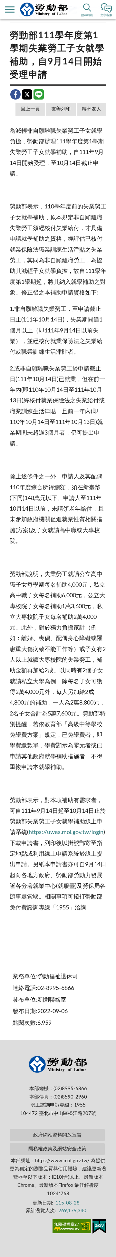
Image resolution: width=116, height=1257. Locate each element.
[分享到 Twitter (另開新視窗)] (27, 94)
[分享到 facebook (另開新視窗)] (15, 94)
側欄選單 (9, 9)
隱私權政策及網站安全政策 (57, 1149)
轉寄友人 (91, 109)
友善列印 (61, 109)
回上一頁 (30, 109)
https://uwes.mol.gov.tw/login (66, 832)
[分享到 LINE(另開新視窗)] (39, 94)
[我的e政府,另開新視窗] (99, 1227)
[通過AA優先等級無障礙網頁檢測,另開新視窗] (72, 1227)
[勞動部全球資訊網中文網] (44, 9)
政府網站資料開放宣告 (57, 1135)
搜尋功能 (87, 15)
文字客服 (106, 15)
